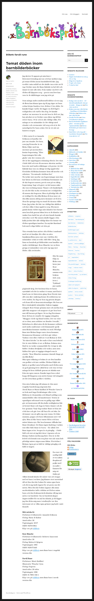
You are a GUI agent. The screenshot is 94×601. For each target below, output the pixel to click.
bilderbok (81, 223)
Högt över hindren (75, 81)
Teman (71, 197)
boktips (81, 233)
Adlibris (36, 529)
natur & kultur (12, 96)
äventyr (77, 298)
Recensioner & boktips (77, 164)
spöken (70, 291)
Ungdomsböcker (76, 185)
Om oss (64, 14)
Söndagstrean (73, 193)
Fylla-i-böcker (75, 175)
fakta (69, 247)
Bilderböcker (10, 86)
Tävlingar (72, 195)
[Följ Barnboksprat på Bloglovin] (77, 469)
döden (8, 90)
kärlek (81, 261)
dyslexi (70, 243)
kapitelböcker (72, 261)
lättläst (83, 264)
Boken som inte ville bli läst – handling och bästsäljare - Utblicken (78, 111)
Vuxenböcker (75, 187)
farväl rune (14, 90)
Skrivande (72, 191)
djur (80, 240)
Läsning (72, 162)
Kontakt (85, 14)
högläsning (71, 254)
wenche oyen (10, 104)
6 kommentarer (11, 106)
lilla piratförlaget (73, 264)
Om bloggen (74, 14)
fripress (8, 92)
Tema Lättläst (79, 295)
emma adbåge (79, 243)
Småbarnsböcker (76, 183)
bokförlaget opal (73, 230)
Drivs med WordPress (23, 593)
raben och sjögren (74, 285)
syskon (70, 295)
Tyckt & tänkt (73, 200)
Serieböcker (75, 181)
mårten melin (78, 267)
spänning (83, 288)
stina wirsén (79, 291)
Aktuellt (71, 150)
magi (70, 267)
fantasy (75, 247)
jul (69, 257)
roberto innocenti (11, 100)
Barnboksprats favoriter (77, 425)
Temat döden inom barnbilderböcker (24, 65)
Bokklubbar (73, 156)
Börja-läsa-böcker (77, 170)
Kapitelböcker (75, 177)
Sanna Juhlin (10, 81)
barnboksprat (80, 219)
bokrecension (72, 233)
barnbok (71, 219)
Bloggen (72, 154)
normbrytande (73, 274)
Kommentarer (74, 449)
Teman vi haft (74, 431)
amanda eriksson (11, 88)
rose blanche (10, 102)
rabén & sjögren (10, 98)
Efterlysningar (74, 158)
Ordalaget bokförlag (74, 281)
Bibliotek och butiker (76, 152)
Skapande (72, 189)
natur (70, 271)
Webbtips (72, 202)
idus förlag (80, 254)
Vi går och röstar (75, 83)
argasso (77, 216)
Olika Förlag (72, 278)
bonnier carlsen (73, 237)
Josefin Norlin (74, 117)
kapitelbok (75, 257)
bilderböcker (72, 226)
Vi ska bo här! (73, 85)
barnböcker (72, 223)
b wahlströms (72, 240)
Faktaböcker (75, 173)
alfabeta (70, 216)
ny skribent (83, 274)
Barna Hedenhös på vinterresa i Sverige (77, 128)
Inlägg (71, 447)
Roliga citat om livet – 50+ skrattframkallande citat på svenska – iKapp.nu (78, 103)
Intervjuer (72, 160)
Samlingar (74, 179)
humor (77, 250)
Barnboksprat (10, 593)
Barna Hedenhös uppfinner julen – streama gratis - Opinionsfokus (78, 124)
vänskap (70, 298)
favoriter (83, 247)
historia (70, 250)
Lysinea (71, 75)
